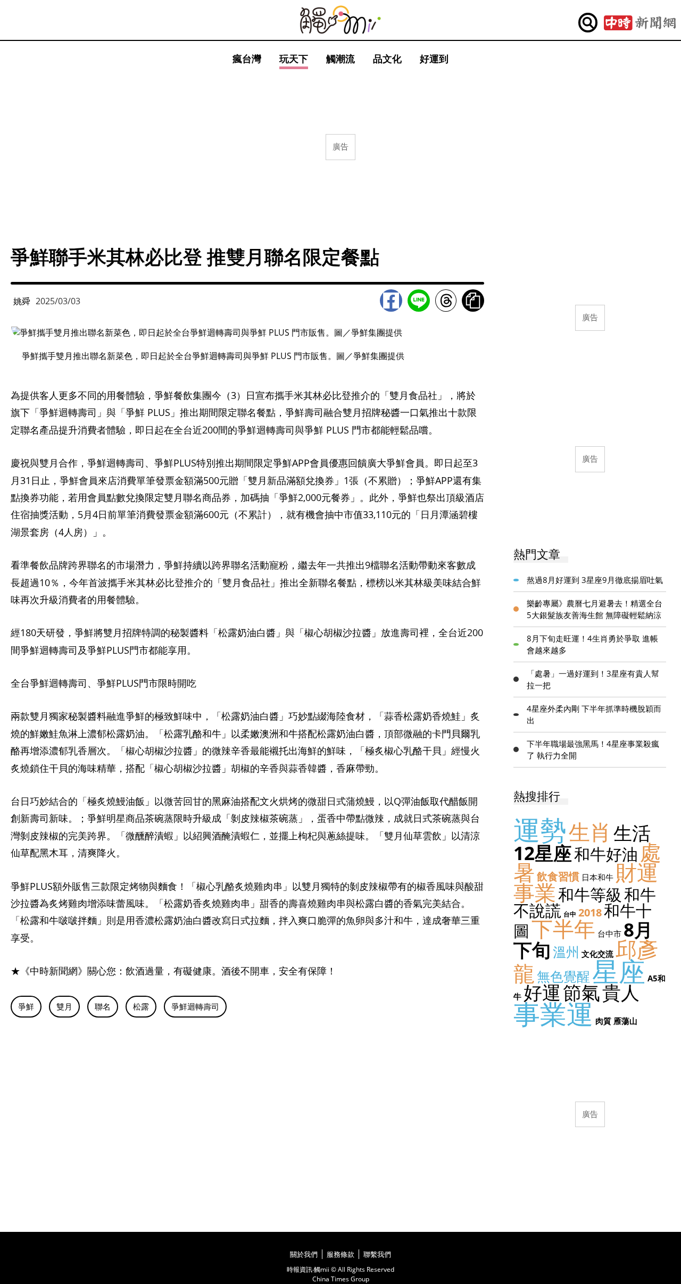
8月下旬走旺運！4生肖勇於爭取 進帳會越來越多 (592, 644)
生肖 (590, 831)
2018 (590, 912)
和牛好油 (606, 854)
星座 (618, 971)
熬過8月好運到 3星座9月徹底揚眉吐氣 (595, 579)
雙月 (64, 1006)
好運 (542, 992)
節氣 (581, 992)
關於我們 (304, 1254)
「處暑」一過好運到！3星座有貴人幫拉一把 (593, 679)
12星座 (542, 852)
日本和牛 (597, 877)
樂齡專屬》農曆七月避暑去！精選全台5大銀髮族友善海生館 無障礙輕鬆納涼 (594, 609)
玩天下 (293, 58)
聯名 (103, 1006)
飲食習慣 (558, 876)
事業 (534, 892)
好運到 (434, 58)
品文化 (387, 58)
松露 (141, 1006)
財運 (637, 872)
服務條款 (340, 1254)
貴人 (621, 992)
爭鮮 (26, 1006)
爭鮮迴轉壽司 (195, 1006)
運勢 (540, 830)
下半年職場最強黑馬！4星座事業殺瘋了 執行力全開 (593, 749)
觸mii (340, 20)
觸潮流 (340, 58)
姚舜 (21, 301)
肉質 (603, 1020)
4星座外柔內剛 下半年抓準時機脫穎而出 (594, 714)
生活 (632, 832)
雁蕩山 (625, 1020)
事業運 (553, 1014)
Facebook (391, 300)
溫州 (566, 952)
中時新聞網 (640, 23)
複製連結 (473, 300)
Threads (445, 300)
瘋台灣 (246, 58)
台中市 (609, 933)
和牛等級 (590, 894)
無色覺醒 (563, 976)
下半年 (563, 928)
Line (419, 300)
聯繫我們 (377, 1254)
